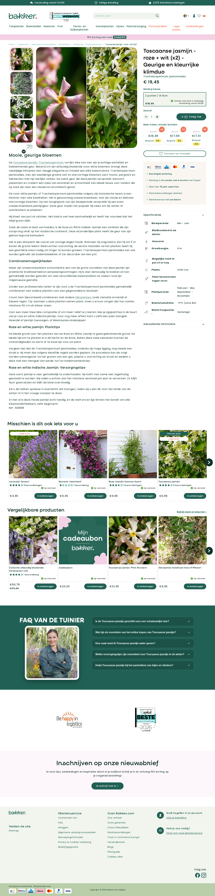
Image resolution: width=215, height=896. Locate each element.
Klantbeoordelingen (119, 832)
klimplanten (83, 297)
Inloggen (63, 827)
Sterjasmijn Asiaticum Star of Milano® (179, 567)
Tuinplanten (16, 26)
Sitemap (14, 830)
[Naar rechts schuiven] (24, 151)
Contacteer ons (67, 817)
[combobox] (127, 16)
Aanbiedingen (195, 26)
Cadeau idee (115, 856)
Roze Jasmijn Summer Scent (125, 481)
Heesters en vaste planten (44, 44)
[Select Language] (186, 17)
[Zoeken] (157, 15)
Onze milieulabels (118, 827)
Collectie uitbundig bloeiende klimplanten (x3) (26, 569)
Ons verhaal (115, 817)
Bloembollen (33, 26)
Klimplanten (64, 44)
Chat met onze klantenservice (184, 833)
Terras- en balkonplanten (79, 28)
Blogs (111, 847)
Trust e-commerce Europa (124, 837)
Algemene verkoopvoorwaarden (77, 832)
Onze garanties (117, 822)
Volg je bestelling (176, 817)
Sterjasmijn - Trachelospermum (87, 44)
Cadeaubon (66, 567)
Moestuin (49, 26)
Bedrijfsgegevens (68, 847)
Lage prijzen (176, 28)
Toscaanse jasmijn (169, 481)
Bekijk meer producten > (192, 511)
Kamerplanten (105, 26)
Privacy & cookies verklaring (74, 842)
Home (11, 44)
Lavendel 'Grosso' (19, 481)
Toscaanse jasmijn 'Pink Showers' (128, 567)
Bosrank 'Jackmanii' (70, 481)
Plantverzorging (136, 26)
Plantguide (114, 851)
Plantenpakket (158, 26)
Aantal (147, 110)
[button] (87, 16)
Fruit (60, 26)
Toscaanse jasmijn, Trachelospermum (38, 162)
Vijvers (120, 26)
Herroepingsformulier (70, 837)
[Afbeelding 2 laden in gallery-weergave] (22, 59)
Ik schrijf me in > (107, 786)
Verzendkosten (116, 842)
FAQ (60, 822)
